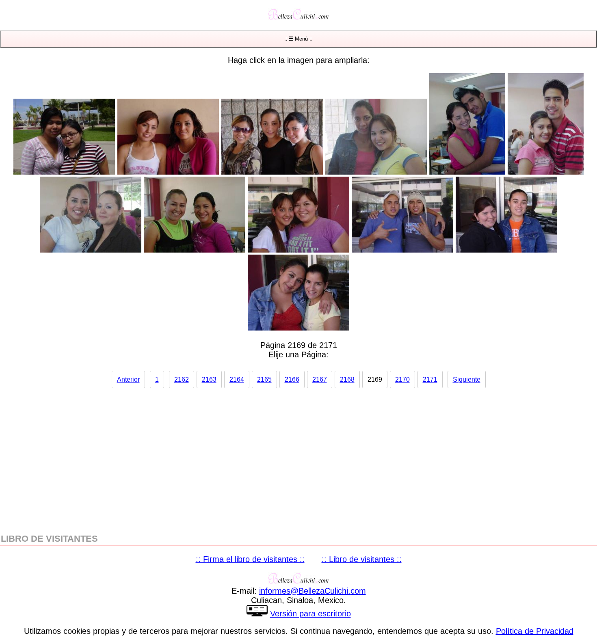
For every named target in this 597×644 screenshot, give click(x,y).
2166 (292, 379)
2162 (181, 379)
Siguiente (466, 379)
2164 (236, 379)
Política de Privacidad (534, 631)
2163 (209, 379)
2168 (347, 379)
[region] (298, 457)
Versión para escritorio (310, 613)
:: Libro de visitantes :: (362, 559)
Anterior (128, 379)
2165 (264, 379)
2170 (402, 379)
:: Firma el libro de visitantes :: (250, 559)
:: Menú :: (298, 39)
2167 (319, 379)
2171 (430, 379)
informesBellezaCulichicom (312, 590)
